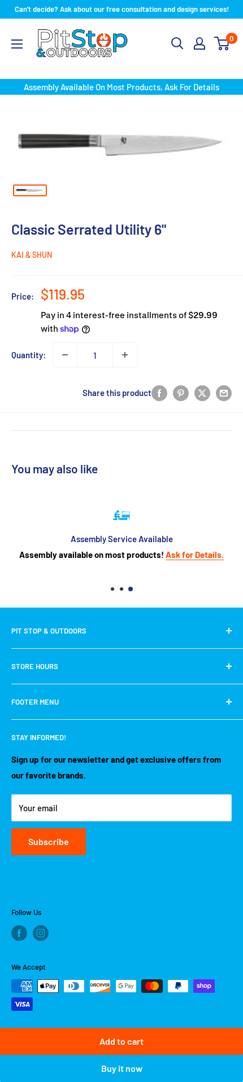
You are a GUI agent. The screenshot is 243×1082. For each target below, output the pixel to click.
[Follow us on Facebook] (19, 933)
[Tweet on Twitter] (202, 392)
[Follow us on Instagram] (41, 933)
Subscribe (48, 841)
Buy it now (121, 1068)
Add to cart (121, 1041)
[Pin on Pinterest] (181, 392)
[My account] (199, 43)
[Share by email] (224, 392)
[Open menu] (17, 44)
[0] (222, 43)
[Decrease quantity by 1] (65, 355)
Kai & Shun (31, 254)
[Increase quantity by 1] (125, 355)
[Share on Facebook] (159, 392)
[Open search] (177, 43)
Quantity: (28, 355)
